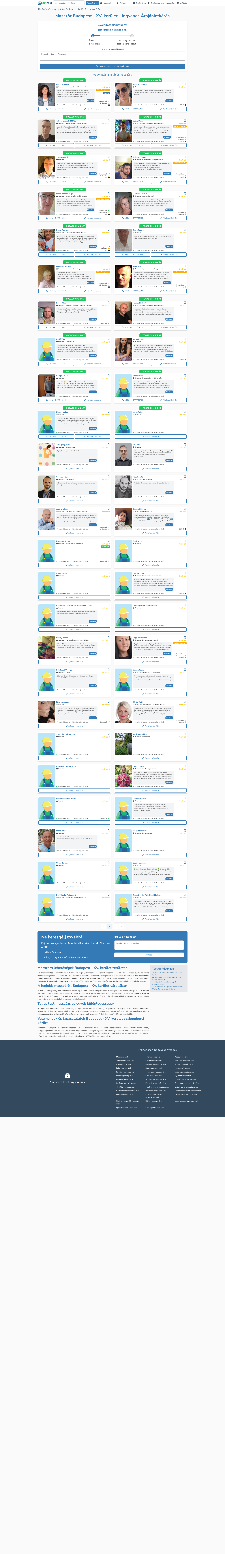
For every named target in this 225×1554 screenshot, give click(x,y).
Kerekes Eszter (139, 798)
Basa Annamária (140, 84)
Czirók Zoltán (62, 477)
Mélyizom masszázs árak (155, 1090)
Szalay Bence (62, 637)
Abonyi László (62, 509)
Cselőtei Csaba (139, 509)
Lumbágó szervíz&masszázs (145, 605)
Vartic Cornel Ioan (140, 734)
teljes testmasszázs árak (155, 1072)
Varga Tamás (62, 863)
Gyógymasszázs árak (125, 1079)
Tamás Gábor (138, 766)
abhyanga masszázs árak (155, 1079)
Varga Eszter (138, 339)
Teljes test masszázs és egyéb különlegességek (164, 983)
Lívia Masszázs (62, 702)
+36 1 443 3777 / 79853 (134, 364)
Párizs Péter (138, 375)
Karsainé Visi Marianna (66, 766)
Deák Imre (137, 541)
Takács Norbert (139, 303)
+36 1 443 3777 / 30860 (57, 182)
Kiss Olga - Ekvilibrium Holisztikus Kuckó (74, 605)
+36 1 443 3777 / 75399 (134, 254)
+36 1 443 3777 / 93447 (57, 109)
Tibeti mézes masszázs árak (157, 1087)
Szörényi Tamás (139, 157)
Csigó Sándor (138, 230)
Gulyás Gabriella (140, 193)
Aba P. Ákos (61, 573)
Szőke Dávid (138, 121)
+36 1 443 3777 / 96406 (134, 218)
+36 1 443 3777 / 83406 (134, 109)
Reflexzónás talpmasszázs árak (188, 1090)
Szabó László (62, 157)
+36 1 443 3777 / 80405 (57, 400)
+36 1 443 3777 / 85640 (57, 218)
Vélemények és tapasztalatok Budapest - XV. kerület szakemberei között (168, 988)
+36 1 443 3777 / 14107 (57, 364)
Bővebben (90, 101)
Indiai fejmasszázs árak (184, 1072)
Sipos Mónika (62, 412)
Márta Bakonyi (62, 84)
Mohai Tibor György (64, 193)
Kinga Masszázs (140, 830)
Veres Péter (138, 412)
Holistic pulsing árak (124, 1075)
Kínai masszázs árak (153, 1075)
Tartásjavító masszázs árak (186, 1094)
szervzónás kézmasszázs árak (187, 1083)
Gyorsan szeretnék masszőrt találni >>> (112, 66)
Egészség (46, 9)
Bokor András (62, 230)
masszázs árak (122, 1057)
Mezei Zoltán (62, 830)
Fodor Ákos (61, 303)
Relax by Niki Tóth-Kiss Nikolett (146, 895)
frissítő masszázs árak (125, 1072)
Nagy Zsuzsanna (140, 637)
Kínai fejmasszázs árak (154, 1107)
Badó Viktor (61, 339)
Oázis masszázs (139, 863)
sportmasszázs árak (153, 1068)
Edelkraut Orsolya (64, 670)
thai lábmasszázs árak (125, 1087)
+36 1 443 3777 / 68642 (134, 291)
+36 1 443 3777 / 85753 (134, 400)
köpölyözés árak (181, 1057)
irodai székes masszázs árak (186, 1101)
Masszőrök (58, 9)
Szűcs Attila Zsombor (65, 734)
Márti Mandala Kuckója (66, 798)
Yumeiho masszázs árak (185, 1060)
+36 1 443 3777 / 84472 (57, 327)
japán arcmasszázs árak (126, 1083)
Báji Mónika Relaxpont (66, 895)
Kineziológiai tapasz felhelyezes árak (153, 1096)
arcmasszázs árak (123, 1064)
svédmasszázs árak (153, 1060)
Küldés (149, 955)
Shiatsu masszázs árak (184, 1064)
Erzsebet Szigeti (63, 541)
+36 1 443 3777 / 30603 (57, 254)
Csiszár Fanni (138, 573)
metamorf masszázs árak (155, 1064)
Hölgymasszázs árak (153, 1101)
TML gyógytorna (63, 444)
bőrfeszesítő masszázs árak (127, 1090)
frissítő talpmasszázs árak (186, 1079)
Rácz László (138, 477)
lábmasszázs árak (123, 1068)
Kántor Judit (138, 702)
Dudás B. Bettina (63, 266)
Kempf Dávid (62, 375)
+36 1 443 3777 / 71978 (57, 291)
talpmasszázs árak (153, 1057)
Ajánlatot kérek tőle (94, 109)
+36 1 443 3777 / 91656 (57, 436)
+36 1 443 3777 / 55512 (57, 145)
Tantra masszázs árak (125, 1060)
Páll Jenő (136, 444)
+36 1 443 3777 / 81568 (134, 327)
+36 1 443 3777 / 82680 (134, 145)
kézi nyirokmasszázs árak (156, 1083)
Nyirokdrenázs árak (183, 1075)
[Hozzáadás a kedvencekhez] (108, 84)
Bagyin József (138, 670)
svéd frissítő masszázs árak (186, 1087)
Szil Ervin (137, 266)
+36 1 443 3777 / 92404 (134, 182)
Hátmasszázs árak (182, 1068)
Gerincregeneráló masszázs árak (127, 1102)
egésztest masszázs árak (126, 1107)
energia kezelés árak (124, 1094)
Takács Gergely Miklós (66, 121)
